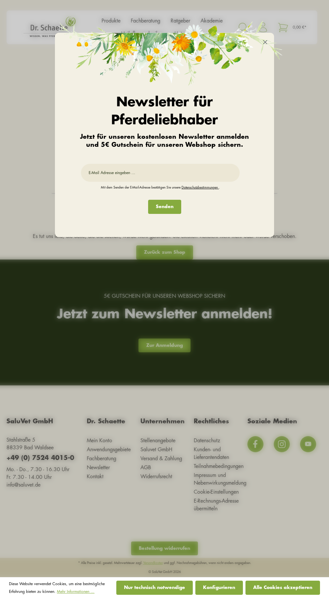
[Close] (265, 43)
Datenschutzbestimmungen (200, 187)
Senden (164, 206)
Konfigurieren (219, 587)
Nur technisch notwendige (154, 587)
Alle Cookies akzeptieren (282, 587)
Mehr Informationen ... (75, 592)
